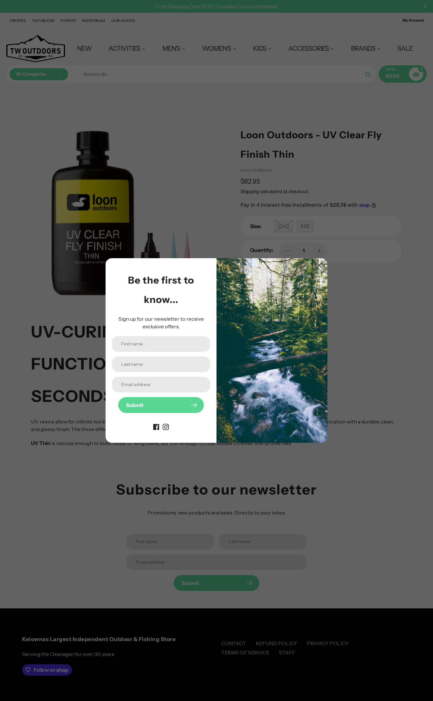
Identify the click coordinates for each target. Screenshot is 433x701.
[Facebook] (156, 426)
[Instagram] (166, 426)
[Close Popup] (319, 265)
